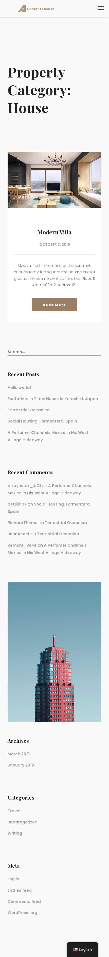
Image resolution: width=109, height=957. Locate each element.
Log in (13, 879)
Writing (15, 833)
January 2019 (21, 765)
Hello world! (19, 387)
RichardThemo (23, 522)
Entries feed (20, 890)
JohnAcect (19, 534)
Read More (54, 305)
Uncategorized (23, 822)
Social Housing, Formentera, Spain (42, 421)
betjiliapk (17, 504)
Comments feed (24, 901)
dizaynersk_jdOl (24, 485)
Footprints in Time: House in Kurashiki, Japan (53, 398)
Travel (14, 811)
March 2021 (19, 754)
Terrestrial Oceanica (29, 410)
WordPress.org (22, 912)
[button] (101, 8)
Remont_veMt (22, 545)
